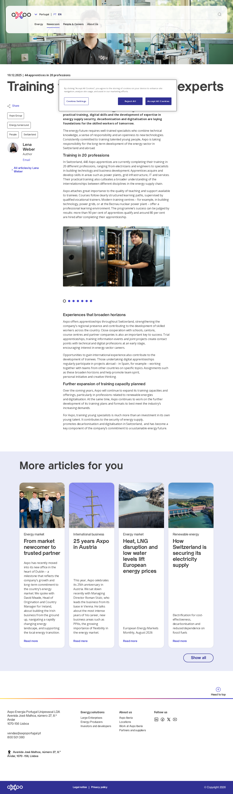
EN (60, 14)
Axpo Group (15, 115)
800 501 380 (16, 737)
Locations (125, 722)
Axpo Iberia (126, 718)
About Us (92, 24)
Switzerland (30, 134)
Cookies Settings (76, 101)
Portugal (44, 14)
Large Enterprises (91, 718)
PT (55, 14)
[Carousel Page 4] (78, 301)
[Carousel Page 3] (73, 301)
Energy (39, 24)
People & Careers (73, 24)
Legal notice (80, 787)
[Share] (8, 106)
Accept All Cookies (158, 101)
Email (26, 160)
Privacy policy (99, 787)
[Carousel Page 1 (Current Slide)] (64, 301)
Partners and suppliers (132, 730)
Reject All (130, 101)
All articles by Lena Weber (26, 170)
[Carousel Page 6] (87, 301)
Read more (31, 641)
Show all (198, 658)
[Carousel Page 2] (69, 301)
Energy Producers (91, 722)
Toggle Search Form (220, 14)
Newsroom (53, 24)
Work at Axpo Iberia (131, 726)
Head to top (218, 694)
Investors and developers (96, 726)
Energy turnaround (19, 125)
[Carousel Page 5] (82, 301)
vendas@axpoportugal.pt (24, 733)
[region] (118, 95)
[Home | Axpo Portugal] (23, 15)
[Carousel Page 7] (91, 301)
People (13, 134)
